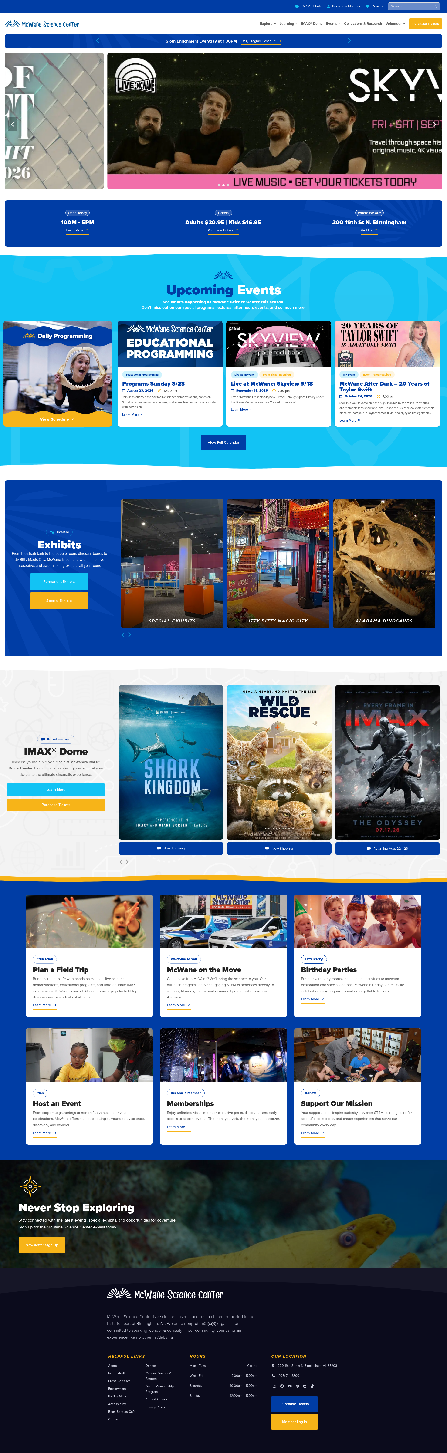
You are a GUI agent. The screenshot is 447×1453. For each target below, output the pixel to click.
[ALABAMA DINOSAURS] (278, 563)
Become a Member (346, 6)
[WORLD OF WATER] (384, 563)
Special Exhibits (59, 600)
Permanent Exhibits (59, 581)
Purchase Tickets (425, 23)
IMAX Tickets (312, 6)
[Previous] (97, 41)
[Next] (349, 41)
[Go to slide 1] (219, 185)
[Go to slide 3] (228, 185)
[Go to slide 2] (223, 185)
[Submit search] (435, 6)
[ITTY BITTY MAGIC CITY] (172, 563)
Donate (377, 6)
